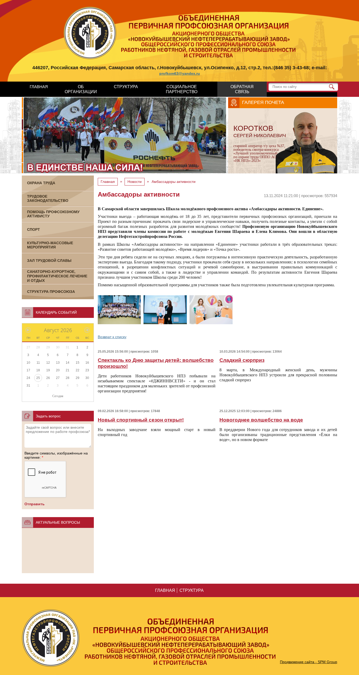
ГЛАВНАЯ (39, 86)
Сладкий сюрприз (241, 360)
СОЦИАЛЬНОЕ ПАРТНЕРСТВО (181, 89)
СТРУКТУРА (126, 86)
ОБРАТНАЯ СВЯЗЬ (242, 89)
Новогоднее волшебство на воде (261, 420)
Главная (108, 181)
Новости (134, 181)
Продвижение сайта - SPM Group (308, 662)
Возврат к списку (112, 337)
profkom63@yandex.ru (179, 73)
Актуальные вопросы (58, 522)
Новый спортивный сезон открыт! (141, 420)
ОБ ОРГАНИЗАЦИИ (81, 89)
